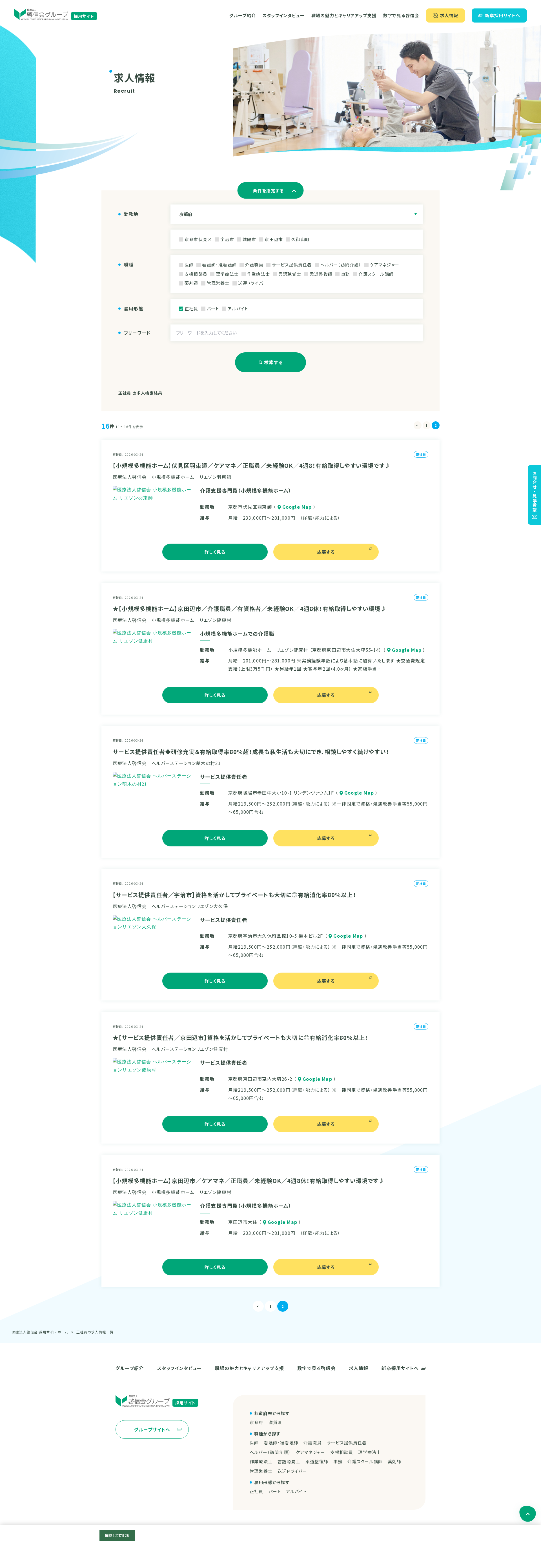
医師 (254, 1443)
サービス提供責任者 (347, 1443)
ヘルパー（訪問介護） (270, 1452)
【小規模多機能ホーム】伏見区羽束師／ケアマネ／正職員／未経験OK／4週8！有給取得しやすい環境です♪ (252, 465)
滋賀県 (275, 1422)
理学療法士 (369, 1452)
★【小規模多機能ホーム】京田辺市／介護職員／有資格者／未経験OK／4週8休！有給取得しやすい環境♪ (250, 608)
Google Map (297, 506)
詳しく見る (215, 552)
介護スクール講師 (365, 1461)
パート (275, 1491)
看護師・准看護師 (281, 1443)
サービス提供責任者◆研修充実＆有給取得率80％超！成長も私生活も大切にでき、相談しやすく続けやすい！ (251, 752)
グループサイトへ (152, 1429)
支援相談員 (341, 1452)
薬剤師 (395, 1461)
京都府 (256, 1422)
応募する (326, 552)
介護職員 (312, 1443)
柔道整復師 (316, 1461)
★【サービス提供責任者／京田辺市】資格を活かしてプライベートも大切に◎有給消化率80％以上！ (240, 1037)
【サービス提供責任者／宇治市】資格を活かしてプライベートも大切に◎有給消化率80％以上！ (234, 895)
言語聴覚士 (289, 1461)
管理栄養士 (261, 1471)
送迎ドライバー (292, 1471)
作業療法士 (261, 1461)
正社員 (256, 1491)
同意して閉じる (117, 1535)
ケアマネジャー (310, 1452)
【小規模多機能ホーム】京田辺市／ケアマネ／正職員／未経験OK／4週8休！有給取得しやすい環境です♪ (249, 1181)
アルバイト (296, 1491)
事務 (337, 1461)
